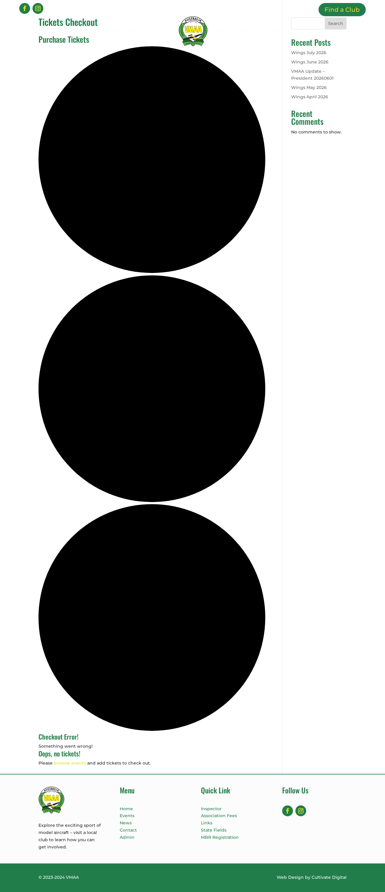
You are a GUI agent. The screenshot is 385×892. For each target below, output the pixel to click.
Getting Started (126, 31)
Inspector (211, 808)
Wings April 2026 (309, 97)
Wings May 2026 (309, 87)
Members (281, 31)
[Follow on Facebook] (24, 8)
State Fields (213, 830)
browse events (70, 763)
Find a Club (342, 9)
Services (248, 31)
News (220, 31)
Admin (127, 837)
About (89, 31)
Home (69, 31)
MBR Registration (220, 837)
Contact (314, 31)
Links (206, 823)
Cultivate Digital (329, 877)
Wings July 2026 (308, 52)
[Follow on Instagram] (37, 8)
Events (158, 31)
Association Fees (219, 815)
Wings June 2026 (309, 62)
